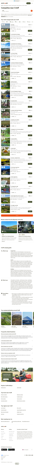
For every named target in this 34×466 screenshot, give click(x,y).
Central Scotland (14, 5)
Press (2, 437)
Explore (2, 5)
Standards (10, 438)
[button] (17, 333)
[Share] (4, 24)
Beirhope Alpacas (11, 236)
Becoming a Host (11, 431)
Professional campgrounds (11, 435)
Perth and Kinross (19, 5)
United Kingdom (6, 5)
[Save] (2, 24)
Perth (15, 356)
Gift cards (2, 431)
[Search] (32, 11)
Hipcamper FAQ (3, 439)
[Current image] (4, 31)
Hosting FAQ (11, 440)
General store (3, 433)
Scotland (10, 5)
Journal (2, 434)
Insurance (10, 437)
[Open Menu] (32, 3)
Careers (2, 436)
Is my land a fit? (11, 433)
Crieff (23, 5)
